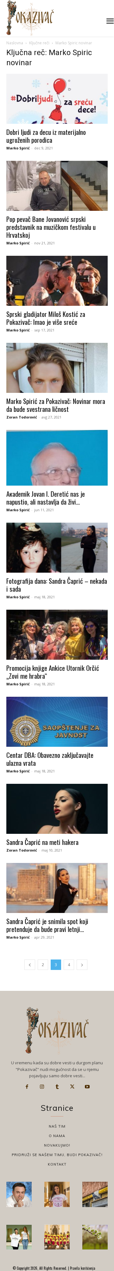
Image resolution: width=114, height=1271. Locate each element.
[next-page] (82, 965)
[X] (72, 1087)
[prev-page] (29, 965)
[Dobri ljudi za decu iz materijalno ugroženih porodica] (57, 99)
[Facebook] (27, 1087)
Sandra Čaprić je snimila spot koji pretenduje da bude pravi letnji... (47, 925)
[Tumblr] (57, 1087)
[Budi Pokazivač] (19, 1237)
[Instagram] (42, 1087)
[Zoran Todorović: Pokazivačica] (95, 1194)
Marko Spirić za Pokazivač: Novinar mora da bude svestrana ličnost (55, 405)
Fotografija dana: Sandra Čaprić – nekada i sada (56, 585)
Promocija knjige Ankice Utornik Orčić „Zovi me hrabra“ (52, 672)
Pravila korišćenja (82, 1268)
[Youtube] (87, 1087)
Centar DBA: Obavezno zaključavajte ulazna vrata (49, 759)
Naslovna (14, 43)
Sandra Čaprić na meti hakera (42, 842)
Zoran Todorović (21, 417)
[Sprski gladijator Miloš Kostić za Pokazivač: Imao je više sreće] (57, 281)
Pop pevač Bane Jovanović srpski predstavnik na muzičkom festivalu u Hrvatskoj (51, 227)
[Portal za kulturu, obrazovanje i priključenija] (30, 18)
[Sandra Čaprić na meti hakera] (57, 809)
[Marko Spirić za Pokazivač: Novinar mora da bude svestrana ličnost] (57, 368)
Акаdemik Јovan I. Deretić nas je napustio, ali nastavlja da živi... (45, 498)
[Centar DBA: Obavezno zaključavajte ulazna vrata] (57, 722)
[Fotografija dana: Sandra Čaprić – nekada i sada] (57, 548)
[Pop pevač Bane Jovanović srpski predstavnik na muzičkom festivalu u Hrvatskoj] (57, 186)
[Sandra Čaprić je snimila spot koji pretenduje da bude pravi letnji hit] (57, 888)
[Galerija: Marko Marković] (95, 1237)
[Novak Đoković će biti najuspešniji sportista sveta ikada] (19, 1194)
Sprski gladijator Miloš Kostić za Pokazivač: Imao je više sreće (45, 318)
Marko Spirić (18, 148)
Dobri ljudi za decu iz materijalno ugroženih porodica (46, 136)
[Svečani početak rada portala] (57, 1237)
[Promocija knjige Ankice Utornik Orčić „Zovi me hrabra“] (57, 635)
